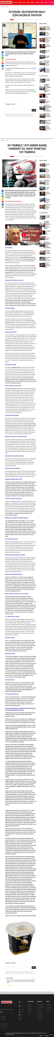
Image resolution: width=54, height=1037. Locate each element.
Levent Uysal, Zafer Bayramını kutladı (47, 46)
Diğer (45, 2)
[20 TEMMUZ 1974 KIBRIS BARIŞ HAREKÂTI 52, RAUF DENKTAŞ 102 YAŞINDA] (19, 173)
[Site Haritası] (1, 1012)
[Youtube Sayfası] (8, 1009)
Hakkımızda (3, 1016)
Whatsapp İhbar (4, 1025)
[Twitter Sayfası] (3, 1009)
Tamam (46, 1035)
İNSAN (15, 2)
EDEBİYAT (32, 2)
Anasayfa (3, 6)
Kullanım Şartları (4, 1023)
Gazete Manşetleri (39, 1018)
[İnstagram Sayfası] (6, 1009)
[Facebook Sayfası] (1, 1009)
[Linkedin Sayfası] (10, 1009)
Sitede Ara (49, 1004)
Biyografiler (49, 1007)
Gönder (33, 110)
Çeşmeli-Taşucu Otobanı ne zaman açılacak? (47, 122)
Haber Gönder (3, 1026)
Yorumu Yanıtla (10, 985)
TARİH (27, 2)
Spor (7, 6)
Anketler (48, 1006)
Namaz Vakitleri (40, 1007)
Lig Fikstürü (39, 1010)
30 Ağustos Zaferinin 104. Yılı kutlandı (47, 34)
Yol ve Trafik (39, 1006)
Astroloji (48, 1010)
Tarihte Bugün (40, 1011)
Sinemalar (39, 1013)
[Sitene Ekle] (4, 1012)
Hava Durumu (40, 1004)
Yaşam (7, 140)
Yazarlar (22, 1009)
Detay (41, 1035)
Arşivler (22, 1012)
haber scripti (2, 1035)
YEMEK (19, 2)
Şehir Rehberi (40, 1016)
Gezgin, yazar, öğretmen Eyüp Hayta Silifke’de (47, 28)
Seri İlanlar (39, 1014)
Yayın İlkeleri (3, 1018)
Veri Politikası (3, 1019)
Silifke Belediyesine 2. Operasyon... (47, 101)
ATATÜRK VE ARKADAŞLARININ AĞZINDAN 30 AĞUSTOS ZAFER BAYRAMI (47, 108)
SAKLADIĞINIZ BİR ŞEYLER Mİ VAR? (47, 80)
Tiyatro (37, 2)
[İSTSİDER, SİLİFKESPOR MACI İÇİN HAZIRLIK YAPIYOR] (19, 35)
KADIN (23, 2)
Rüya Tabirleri (49, 1008)
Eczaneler (39, 1008)
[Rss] (13, 1009)
